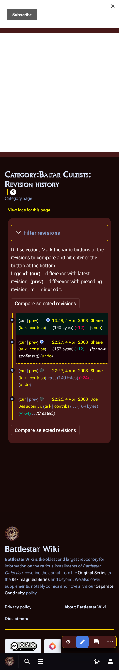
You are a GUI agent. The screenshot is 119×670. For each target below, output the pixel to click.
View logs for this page (29, 210)
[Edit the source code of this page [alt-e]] (82, 642)
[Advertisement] (59, 92)
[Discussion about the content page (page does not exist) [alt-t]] (96, 642)
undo (96, 327)
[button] (59, 232)
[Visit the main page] (10, 661)
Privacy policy (18, 606)
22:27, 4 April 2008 (70, 342)
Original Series (92, 572)
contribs (37, 327)
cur (23, 342)
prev (33, 320)
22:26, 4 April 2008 (70, 399)
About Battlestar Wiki (85, 606)
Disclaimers (16, 618)
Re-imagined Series (31, 579)
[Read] (68, 642)
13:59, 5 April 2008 (70, 320)
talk (23, 327)
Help (13, 192)
